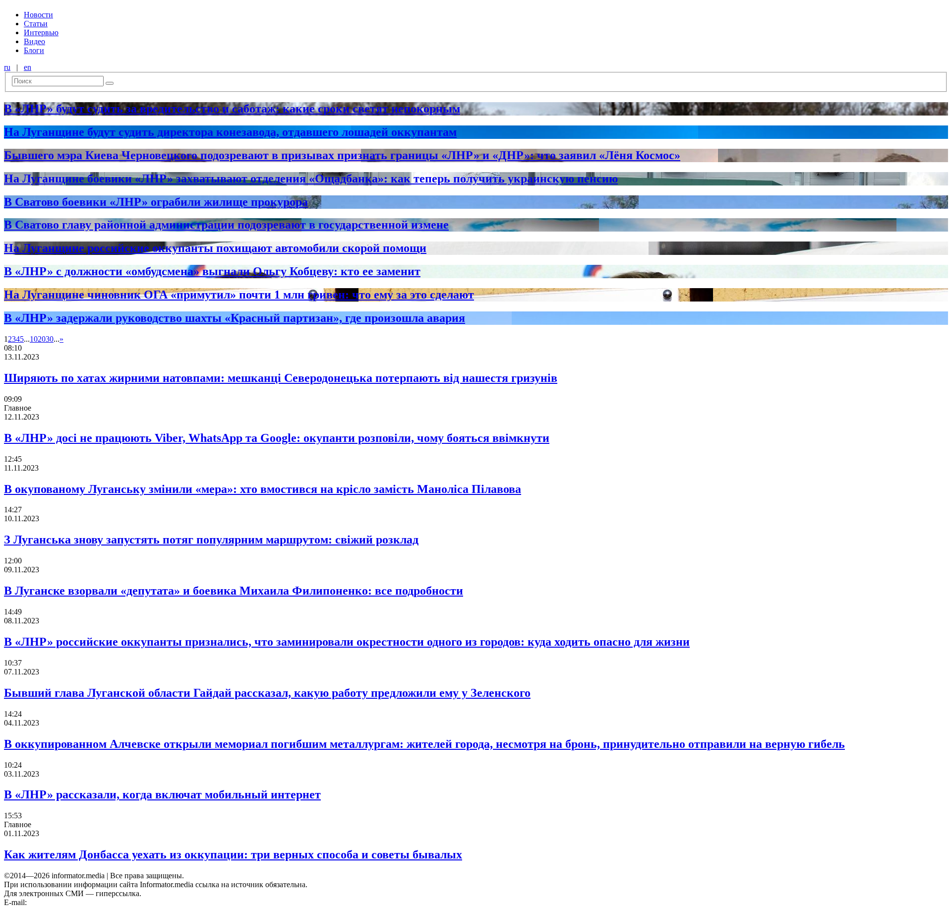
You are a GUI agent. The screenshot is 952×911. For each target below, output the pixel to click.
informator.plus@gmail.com (72, 902)
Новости (38, 14)
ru (7, 67)
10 (34, 339)
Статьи (36, 23)
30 (50, 339)
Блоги (34, 50)
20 (42, 339)
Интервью (41, 32)
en (27, 67)
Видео (34, 41)
